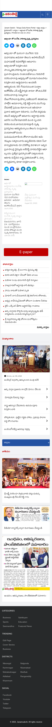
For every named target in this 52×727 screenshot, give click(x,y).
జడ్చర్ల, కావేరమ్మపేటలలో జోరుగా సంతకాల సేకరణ (26, 301)
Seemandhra (8, 626)
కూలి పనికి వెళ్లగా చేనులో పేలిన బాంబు (21, 275)
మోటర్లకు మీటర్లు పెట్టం (14, 398)
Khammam (7, 681)
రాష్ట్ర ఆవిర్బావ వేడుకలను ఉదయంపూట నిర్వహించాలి (20, 407)
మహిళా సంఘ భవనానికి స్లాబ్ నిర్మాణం (21, 280)
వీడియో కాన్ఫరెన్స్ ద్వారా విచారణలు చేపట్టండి (23, 528)
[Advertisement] (27, 4)
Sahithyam (23, 617)
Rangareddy (25, 676)
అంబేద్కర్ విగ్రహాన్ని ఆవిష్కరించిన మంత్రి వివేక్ (21, 380)
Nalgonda (24, 663)
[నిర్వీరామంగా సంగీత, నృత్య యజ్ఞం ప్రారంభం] (14, 224)
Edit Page (7, 640)
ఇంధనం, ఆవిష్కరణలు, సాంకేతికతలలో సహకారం (25, 596)
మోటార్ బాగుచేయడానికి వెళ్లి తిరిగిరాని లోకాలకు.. (26, 296)
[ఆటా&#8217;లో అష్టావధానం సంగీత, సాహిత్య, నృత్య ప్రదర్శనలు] (14, 196)
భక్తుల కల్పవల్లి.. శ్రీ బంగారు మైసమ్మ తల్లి (21, 270)
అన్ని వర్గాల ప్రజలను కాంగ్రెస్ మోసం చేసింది (22, 390)
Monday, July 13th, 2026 (14, 376)
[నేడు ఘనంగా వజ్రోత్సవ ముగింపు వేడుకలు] (33, 187)
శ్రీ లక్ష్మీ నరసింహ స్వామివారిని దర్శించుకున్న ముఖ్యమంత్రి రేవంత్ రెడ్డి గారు (22, 495)
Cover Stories (9, 645)
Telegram (7, 708)
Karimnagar (8, 668)
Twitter (6, 703)
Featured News (25, 626)
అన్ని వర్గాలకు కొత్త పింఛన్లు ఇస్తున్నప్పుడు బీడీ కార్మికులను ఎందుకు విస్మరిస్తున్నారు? (24, 313)
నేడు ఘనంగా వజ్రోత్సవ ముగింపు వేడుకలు (32, 198)
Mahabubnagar (9, 672)
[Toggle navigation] (47, 14)
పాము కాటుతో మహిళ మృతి (17, 291)
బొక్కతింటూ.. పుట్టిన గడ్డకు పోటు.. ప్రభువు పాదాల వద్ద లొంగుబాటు (25, 419)
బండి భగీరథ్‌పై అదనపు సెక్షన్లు (17, 429)
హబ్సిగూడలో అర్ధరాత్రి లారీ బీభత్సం (19, 286)
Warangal (7, 663)
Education (22, 622)
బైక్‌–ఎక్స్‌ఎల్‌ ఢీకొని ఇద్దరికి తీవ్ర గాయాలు (22, 306)
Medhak (23, 672)
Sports (5, 622)
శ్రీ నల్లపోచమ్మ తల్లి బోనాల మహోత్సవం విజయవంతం (21, 321)
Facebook (7, 695)
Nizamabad (25, 668)
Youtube (6, 699)
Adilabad (6, 676)
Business (7, 617)
